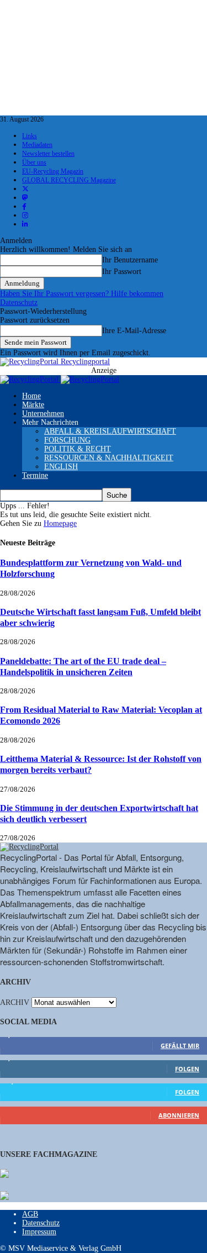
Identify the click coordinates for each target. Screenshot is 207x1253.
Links (29, 136)
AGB (30, 1214)
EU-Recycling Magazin (52, 171)
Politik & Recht (77, 449)
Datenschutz (19, 302)
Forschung (67, 440)
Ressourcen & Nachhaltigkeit (108, 458)
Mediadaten (37, 145)
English (61, 466)
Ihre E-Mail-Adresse (134, 331)
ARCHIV (14, 1002)
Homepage (60, 523)
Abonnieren (178, 1115)
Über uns (34, 162)
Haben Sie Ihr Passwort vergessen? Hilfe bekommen (81, 293)
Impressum (39, 1232)
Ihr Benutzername (130, 260)
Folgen (187, 1069)
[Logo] (30, 379)
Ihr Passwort (121, 271)
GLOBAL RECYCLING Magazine (69, 180)
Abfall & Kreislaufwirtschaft (110, 431)
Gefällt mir (180, 1045)
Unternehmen (43, 413)
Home (31, 396)
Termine (35, 475)
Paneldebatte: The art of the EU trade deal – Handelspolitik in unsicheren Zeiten (83, 666)
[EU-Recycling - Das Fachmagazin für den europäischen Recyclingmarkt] (4, 1174)
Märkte (33, 405)
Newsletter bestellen (48, 153)
